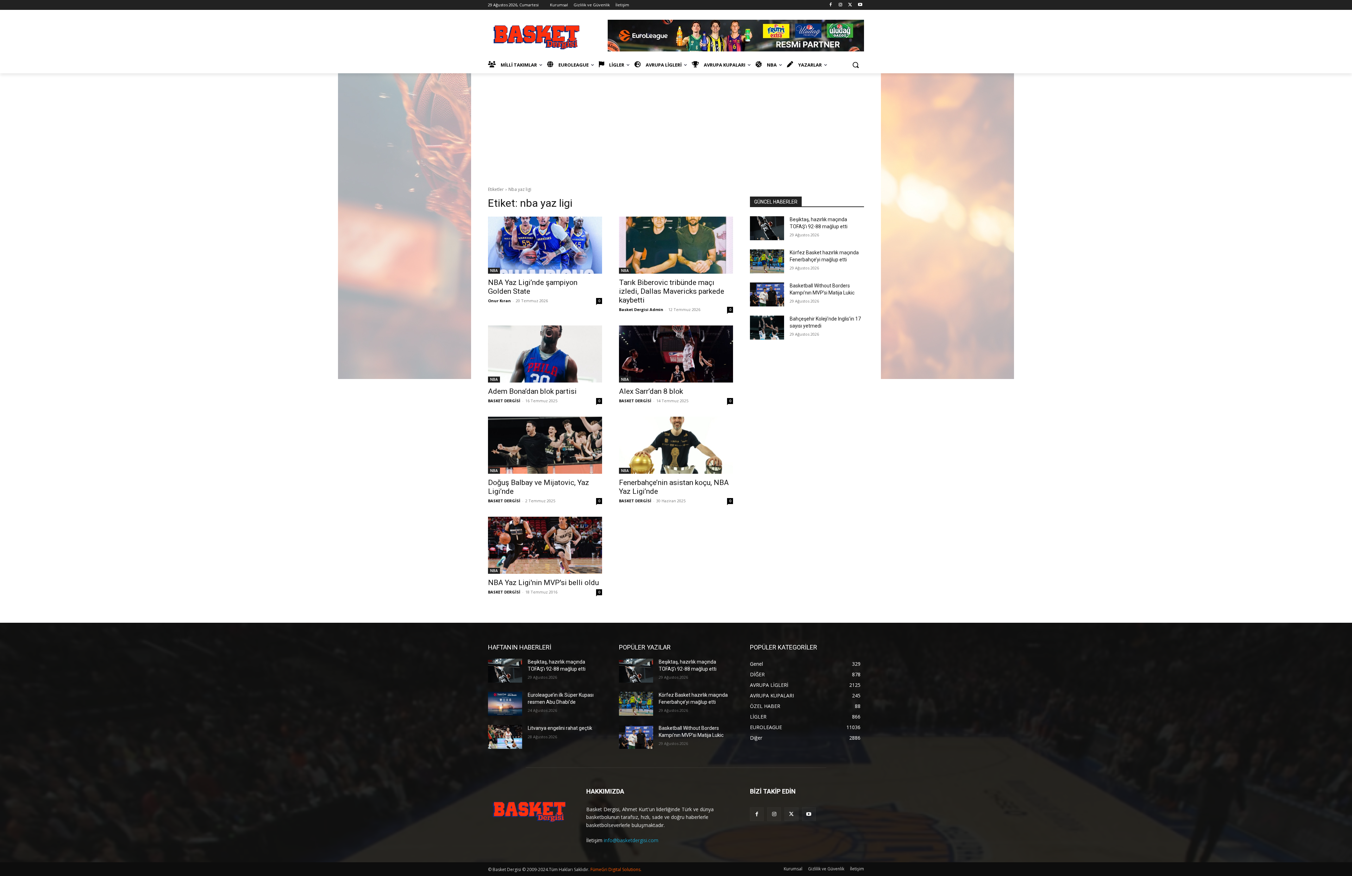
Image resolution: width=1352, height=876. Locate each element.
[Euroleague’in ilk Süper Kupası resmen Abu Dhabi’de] (505, 704)
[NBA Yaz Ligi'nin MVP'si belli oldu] (545, 545)
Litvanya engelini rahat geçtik (560, 728)
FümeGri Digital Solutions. (615, 869)
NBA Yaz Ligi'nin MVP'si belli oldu (543, 582)
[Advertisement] (676, 126)
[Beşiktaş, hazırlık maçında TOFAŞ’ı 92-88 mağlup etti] (767, 228)
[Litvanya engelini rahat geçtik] (505, 737)
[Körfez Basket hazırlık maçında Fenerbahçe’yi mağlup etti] (767, 261)
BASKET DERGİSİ (504, 400)
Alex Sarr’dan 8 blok (651, 391)
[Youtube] (860, 5)
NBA (494, 270)
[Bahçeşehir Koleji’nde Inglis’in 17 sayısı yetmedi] (767, 328)
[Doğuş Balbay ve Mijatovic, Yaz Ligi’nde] (545, 445)
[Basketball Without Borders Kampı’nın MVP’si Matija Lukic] (767, 294)
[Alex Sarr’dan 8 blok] (676, 354)
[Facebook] (831, 5)
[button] (855, 64)
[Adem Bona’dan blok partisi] (545, 354)
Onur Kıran (499, 300)
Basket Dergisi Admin (641, 309)
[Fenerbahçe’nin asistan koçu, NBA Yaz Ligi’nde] (676, 445)
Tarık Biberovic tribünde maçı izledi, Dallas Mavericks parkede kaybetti (671, 291)
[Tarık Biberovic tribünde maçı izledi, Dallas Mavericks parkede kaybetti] (676, 245)
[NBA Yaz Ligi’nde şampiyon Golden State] (545, 245)
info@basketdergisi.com (631, 840)
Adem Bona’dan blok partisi (532, 391)
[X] (850, 5)
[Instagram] (841, 5)
